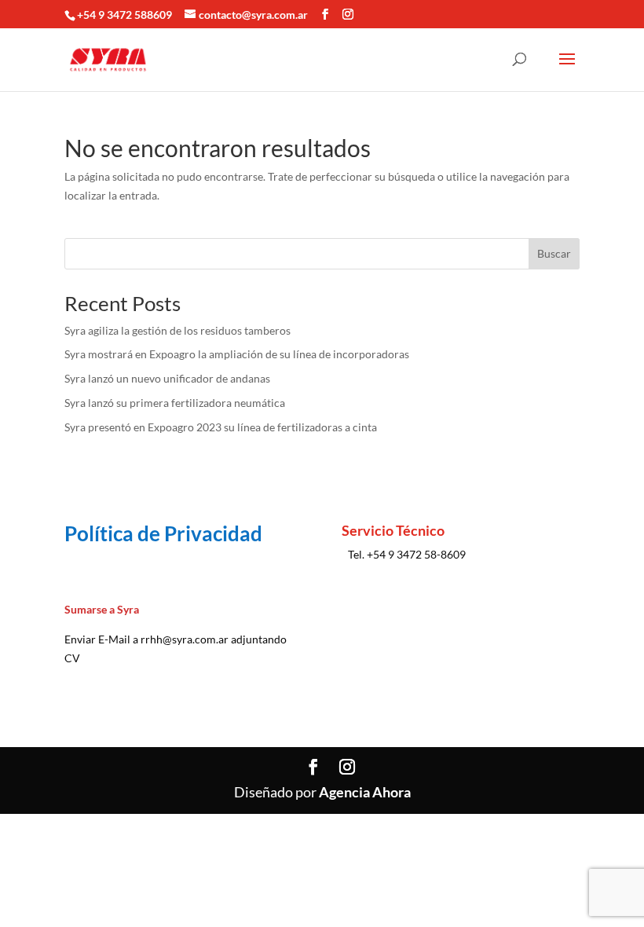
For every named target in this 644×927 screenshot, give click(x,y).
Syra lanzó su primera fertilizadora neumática (174, 402)
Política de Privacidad (163, 533)
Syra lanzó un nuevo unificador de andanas (167, 378)
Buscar (554, 253)
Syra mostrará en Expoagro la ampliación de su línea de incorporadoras (236, 354)
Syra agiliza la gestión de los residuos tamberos (177, 330)
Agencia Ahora (365, 792)
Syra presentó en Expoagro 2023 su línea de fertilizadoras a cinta (220, 427)
